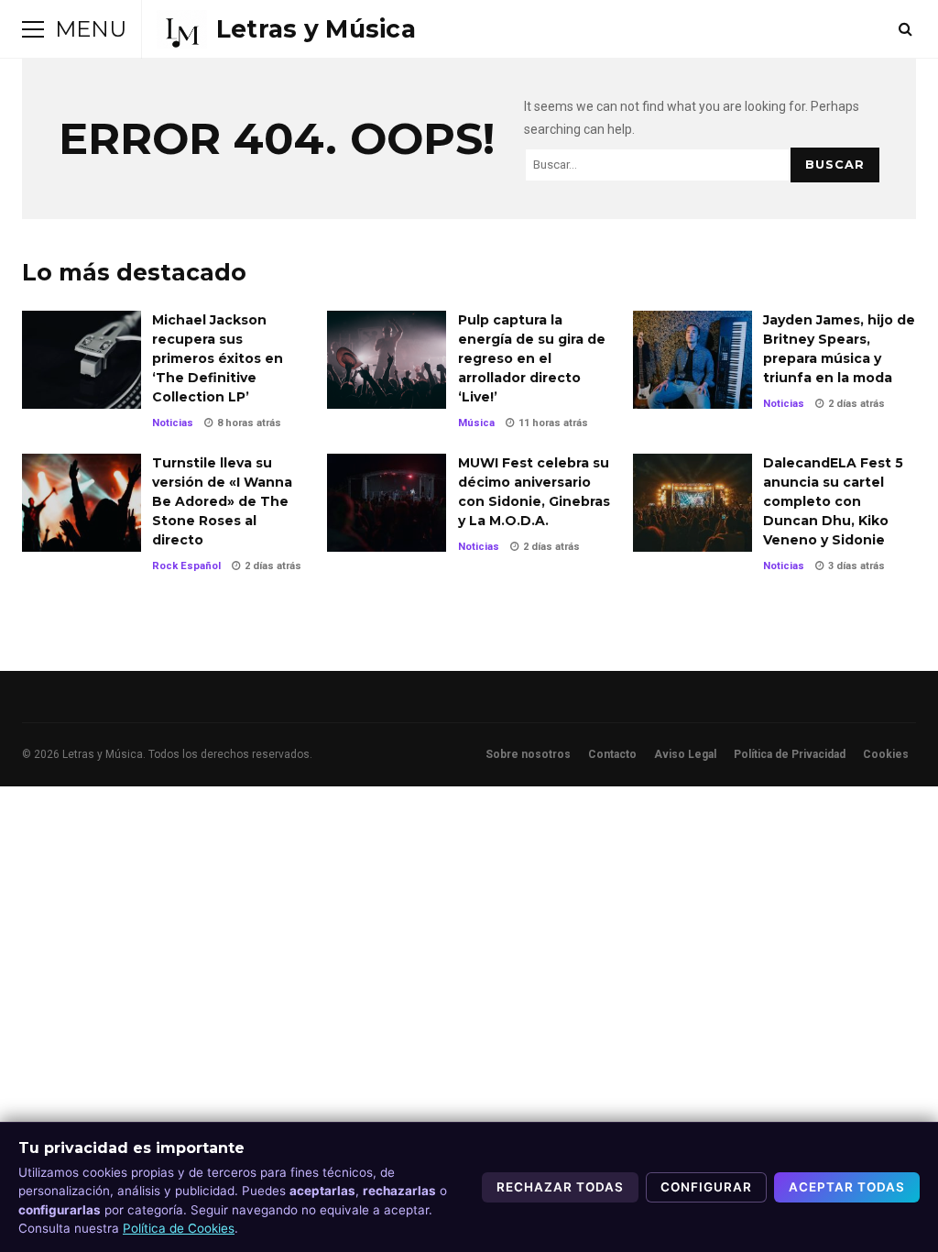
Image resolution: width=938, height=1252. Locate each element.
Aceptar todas (847, 1187)
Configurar (706, 1187)
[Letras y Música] (286, 29)
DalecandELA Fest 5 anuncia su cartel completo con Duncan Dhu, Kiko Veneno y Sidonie (692, 503)
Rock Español (186, 566)
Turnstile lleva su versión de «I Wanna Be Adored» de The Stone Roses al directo (81, 503)
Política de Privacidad (789, 754)
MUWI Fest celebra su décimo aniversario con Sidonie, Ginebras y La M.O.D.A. (386, 503)
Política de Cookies (178, 1228)
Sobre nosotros (528, 754)
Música (476, 423)
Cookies (886, 754)
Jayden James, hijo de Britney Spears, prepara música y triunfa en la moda (692, 360)
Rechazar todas (560, 1187)
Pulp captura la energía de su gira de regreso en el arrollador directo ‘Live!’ (386, 360)
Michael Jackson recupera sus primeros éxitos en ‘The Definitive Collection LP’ (81, 360)
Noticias (172, 423)
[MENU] (33, 29)
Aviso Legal (685, 754)
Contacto (612, 754)
